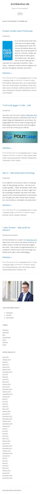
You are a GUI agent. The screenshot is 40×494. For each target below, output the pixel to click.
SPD (24, 269)
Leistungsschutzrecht (13, 158)
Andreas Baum (14, 85)
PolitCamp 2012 (31, 240)
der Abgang (14, 88)
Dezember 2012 (7, 416)
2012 (25, 83)
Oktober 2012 (6, 421)
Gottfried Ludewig (24, 88)
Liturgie (11, 215)
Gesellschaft (6, 337)
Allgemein (5, 330)
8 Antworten (6, 36)
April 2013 (5, 406)
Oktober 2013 (6, 392)
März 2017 (5, 364)
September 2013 (7, 394)
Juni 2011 (5, 461)
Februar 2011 (6, 470)
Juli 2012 (4, 429)
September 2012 (7, 424)
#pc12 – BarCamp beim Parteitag (18, 173)
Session (33, 90)
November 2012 (7, 419)
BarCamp (5, 215)
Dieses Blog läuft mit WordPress (11, 490)
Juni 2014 (5, 374)
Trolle (13, 160)
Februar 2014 (6, 384)
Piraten (27, 267)
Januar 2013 (6, 414)
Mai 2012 (5, 433)
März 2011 (5, 468)
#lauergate (15, 83)
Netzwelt (6, 80)
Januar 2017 (6, 367)
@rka (32, 80)
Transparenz (6, 160)
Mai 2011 (5, 463)
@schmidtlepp (6, 83)
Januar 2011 (6, 473)
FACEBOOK (9, 313)
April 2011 (5, 465)
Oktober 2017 (6, 359)
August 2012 (6, 426)
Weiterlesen (7, 73)
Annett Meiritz (23, 85)
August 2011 (6, 456)
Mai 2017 (5, 362)
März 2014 (5, 382)
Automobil (5, 332)
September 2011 (7, 453)
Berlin (30, 85)
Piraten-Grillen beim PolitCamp (17, 31)
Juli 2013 (4, 399)
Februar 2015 (6, 369)
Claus (35, 78)
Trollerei (17, 160)
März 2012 (5, 438)
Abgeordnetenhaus (12, 267)
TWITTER (8, 315)
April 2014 (5, 379)
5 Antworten (6, 110)
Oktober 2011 (6, 451)
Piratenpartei (10, 90)
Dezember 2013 (7, 389)
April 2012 (5, 436)
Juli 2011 (4, 458)
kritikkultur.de (20, 4)
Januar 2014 (6, 387)
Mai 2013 (5, 404)
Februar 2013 (6, 411)
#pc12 (21, 83)
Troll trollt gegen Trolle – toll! (16, 105)
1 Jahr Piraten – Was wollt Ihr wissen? (16, 228)
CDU (23, 267)
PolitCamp (18, 90)
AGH (7, 85)
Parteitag (17, 215)
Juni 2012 (5, 431)
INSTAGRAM (10, 318)
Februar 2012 (6, 441)
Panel (32, 88)
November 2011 (7, 448)
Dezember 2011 (7, 446)
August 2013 (6, 396)
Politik (12, 80)
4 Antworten (6, 178)
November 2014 (7, 372)
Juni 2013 (5, 401)
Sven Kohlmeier (7, 93)
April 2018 (5, 357)
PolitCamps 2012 (31, 115)
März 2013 (5, 409)
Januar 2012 (6, 443)
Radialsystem (26, 90)
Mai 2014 (5, 377)
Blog (5, 155)
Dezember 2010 (7, 475)
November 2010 (7, 478)
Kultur (4, 340)
